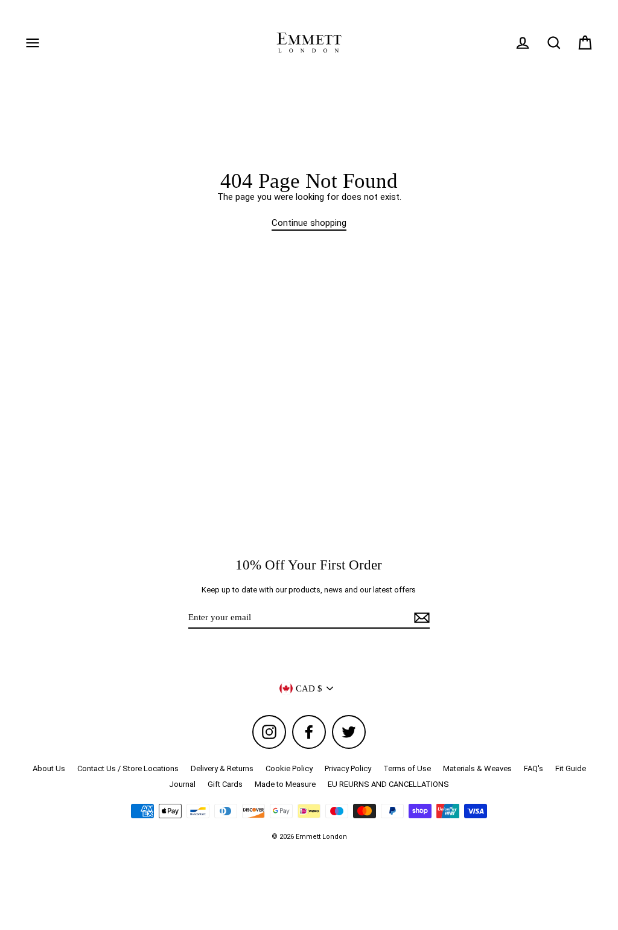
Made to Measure (285, 784)
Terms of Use (407, 768)
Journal (182, 784)
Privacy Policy (348, 768)
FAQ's (533, 768)
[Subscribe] (420, 618)
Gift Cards (225, 784)
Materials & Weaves (477, 768)
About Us (49, 768)
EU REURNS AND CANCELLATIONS (388, 784)
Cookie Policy (289, 768)
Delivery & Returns (222, 768)
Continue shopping (309, 222)
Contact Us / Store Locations (128, 768)
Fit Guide (570, 768)
